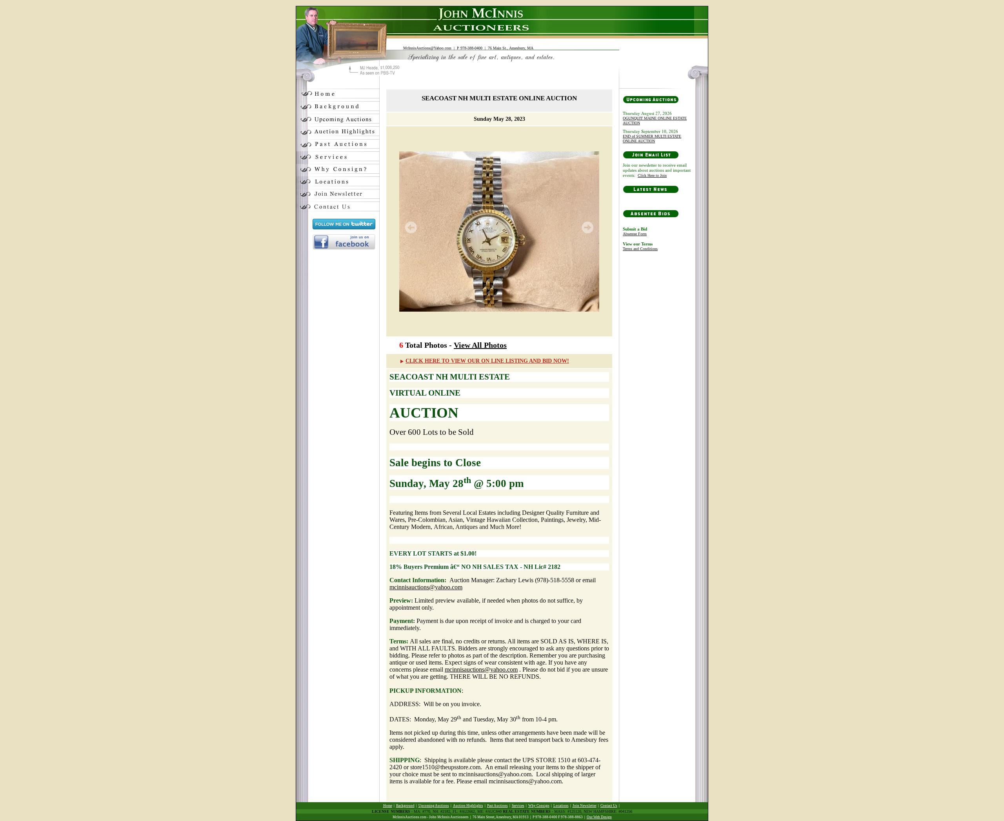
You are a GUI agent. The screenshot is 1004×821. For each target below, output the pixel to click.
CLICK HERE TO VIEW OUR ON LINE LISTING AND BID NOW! (487, 361)
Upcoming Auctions (433, 806)
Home (387, 806)
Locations (561, 806)
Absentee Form (635, 234)
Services (518, 806)
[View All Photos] (499, 231)
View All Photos (480, 345)
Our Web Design (599, 817)
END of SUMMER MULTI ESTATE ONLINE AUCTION (652, 138)
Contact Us (608, 806)
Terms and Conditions (640, 249)
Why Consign (538, 806)
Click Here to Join (652, 175)
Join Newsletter (585, 806)
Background (405, 806)
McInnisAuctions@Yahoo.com (427, 48)
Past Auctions (497, 806)
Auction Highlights (468, 806)
